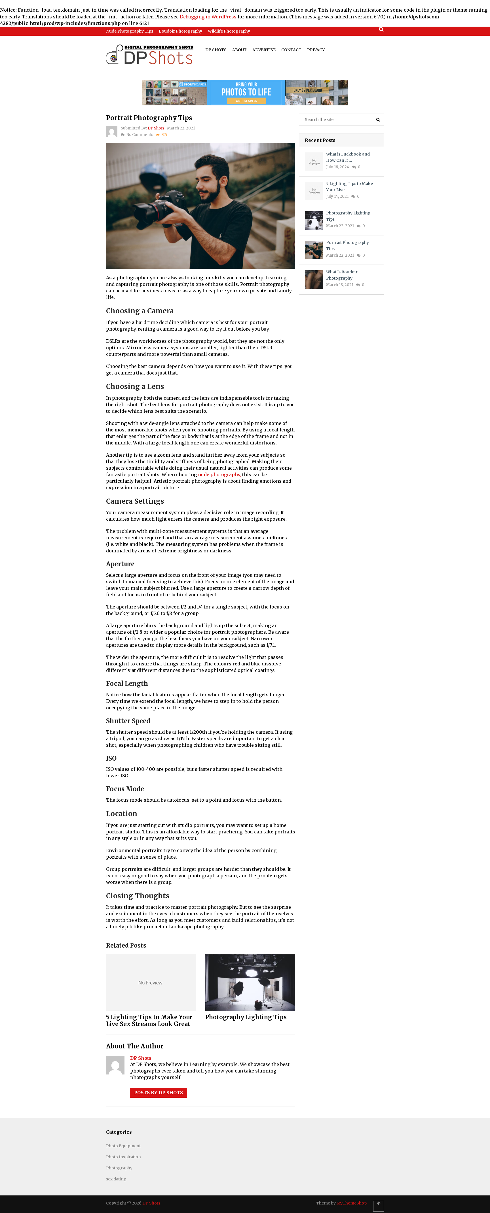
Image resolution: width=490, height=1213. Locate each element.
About (239, 49)
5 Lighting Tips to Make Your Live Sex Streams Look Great (149, 1020)
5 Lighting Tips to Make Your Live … (349, 186)
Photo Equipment (123, 1145)
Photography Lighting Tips (246, 1017)
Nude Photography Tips (129, 31)
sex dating (116, 1179)
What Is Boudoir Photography (342, 275)
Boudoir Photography (180, 31)
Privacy (316, 49)
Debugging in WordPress (208, 17)
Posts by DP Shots (158, 1092)
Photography (119, 1168)
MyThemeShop (352, 1203)
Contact (291, 49)
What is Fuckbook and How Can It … (348, 157)
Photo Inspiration (123, 1156)
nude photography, (219, 474)
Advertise (264, 49)
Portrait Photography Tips (347, 245)
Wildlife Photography (229, 31)
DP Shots (216, 49)
